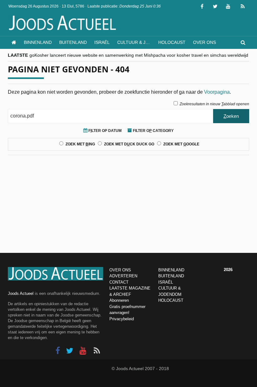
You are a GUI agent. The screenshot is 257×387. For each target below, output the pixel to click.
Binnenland (38, 42)
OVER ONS (120, 270)
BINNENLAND (171, 270)
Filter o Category (153, 130)
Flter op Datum (104, 130)
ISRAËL (165, 282)
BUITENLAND (171, 276)
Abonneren (119, 300)
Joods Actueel (21, 293)
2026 (228, 269)
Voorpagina (217, 92)
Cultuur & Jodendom (136, 42)
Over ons (204, 42)
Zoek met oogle (181, 144)
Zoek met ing (80, 144)
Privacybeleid (121, 318)
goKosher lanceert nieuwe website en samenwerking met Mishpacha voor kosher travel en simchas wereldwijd (138, 55)
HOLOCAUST (170, 300)
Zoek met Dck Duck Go (129, 144)
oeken (231, 116)
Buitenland (73, 42)
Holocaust (172, 42)
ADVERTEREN (123, 276)
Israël (102, 42)
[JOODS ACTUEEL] (14, 42)
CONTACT (118, 282)
